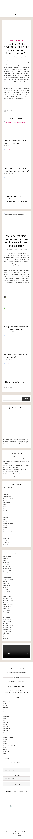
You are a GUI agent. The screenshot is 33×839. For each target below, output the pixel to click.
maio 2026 (6, 562)
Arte (4, 490)
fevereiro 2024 (7, 619)
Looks (12, 233)
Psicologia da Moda (9, 532)
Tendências (19, 40)
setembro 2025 (8, 579)
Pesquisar (25, 398)
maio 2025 (6, 587)
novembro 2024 (8, 600)
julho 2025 (6, 583)
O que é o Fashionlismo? (16, 681)
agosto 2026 (7, 556)
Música (5, 527)
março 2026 (6, 566)
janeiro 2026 (7, 571)
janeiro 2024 (7, 621)
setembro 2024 (8, 604)
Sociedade (6, 538)
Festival (5, 513)
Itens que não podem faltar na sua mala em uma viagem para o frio (16, 48)
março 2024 (6, 617)
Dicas (12, 40)
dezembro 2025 (8, 573)
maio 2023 (6, 638)
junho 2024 (6, 611)
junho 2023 (6, 636)
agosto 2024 (7, 606)
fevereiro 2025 (7, 594)
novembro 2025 (8, 575)
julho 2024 (6, 608)
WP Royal (20, 836)
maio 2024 (6, 613)
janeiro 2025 (7, 596)
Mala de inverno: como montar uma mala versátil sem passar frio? (16, 240)
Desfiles (5, 504)
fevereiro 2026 (7, 569)
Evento (5, 511)
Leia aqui (16, 796)
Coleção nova (7, 496)
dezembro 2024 (8, 598)
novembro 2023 (8, 625)
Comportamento (8, 498)
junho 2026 (6, 560)
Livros (5, 519)
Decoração (6, 502)
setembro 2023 (8, 629)
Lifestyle (5, 517)
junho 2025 (6, 585)
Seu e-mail (17, 775)
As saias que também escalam (12, 457)
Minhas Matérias (8, 523)
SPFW (5, 540)
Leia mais (16, 105)
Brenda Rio (10, 111)
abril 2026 (6, 564)
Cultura (5, 500)
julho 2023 (6, 634)
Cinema (5, 494)
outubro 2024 (7, 602)
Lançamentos (7, 515)
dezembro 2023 (8, 623)
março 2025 (6, 592)
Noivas (5, 530)
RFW (4, 534)
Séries (5, 536)
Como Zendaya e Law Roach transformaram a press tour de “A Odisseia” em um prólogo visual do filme (16, 461)
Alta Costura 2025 (8, 488)
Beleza (5, 492)
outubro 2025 (7, 577)
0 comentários (23, 57)
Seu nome (16, 767)
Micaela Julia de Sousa (13, 297)
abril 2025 (6, 590)
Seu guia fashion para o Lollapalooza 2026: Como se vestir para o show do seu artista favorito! (16, 199)
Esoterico (6, 509)
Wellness (6, 544)
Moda (17, 233)
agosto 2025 (7, 581)
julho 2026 (6, 558)
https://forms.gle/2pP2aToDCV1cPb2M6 (16, 692)
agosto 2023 (7, 632)
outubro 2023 (7, 627)
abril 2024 (6, 615)
